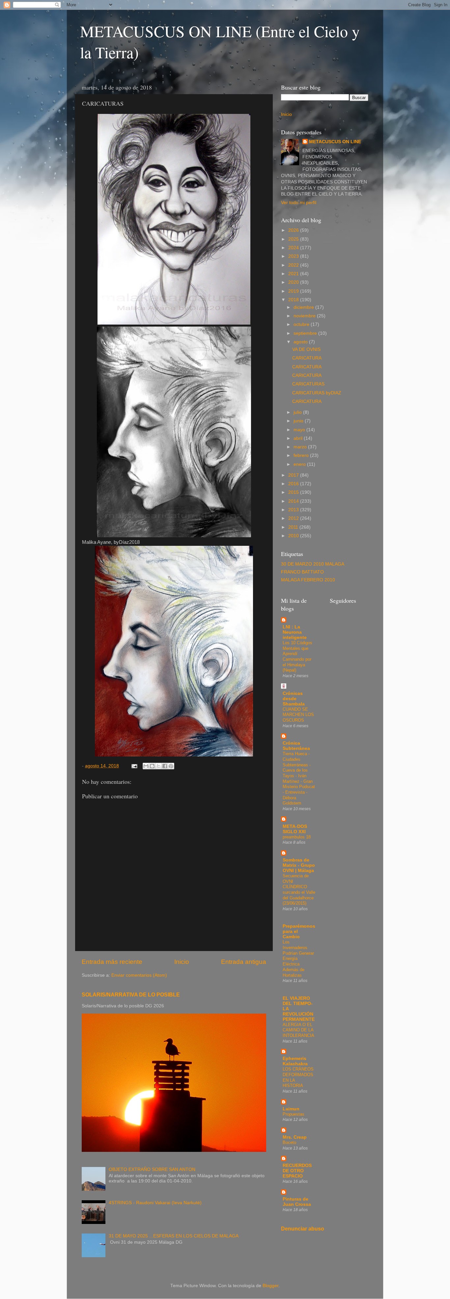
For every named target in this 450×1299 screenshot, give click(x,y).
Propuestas (293, 1114)
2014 (294, 501)
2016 (294, 483)
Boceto (289, 1142)
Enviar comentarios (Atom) (139, 975)
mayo (300, 429)
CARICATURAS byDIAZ (316, 392)
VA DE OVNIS (306, 349)
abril (299, 438)
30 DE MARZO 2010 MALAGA (312, 564)
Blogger (270, 1285)
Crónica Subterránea (296, 746)
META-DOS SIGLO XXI (295, 829)
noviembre (305, 315)
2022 (294, 265)
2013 (294, 509)
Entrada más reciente (112, 961)
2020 (294, 282)
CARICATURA (307, 358)
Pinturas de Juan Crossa (297, 1202)
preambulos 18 (297, 837)
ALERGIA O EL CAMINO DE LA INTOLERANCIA (298, 1030)
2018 (294, 299)
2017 (294, 475)
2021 (294, 273)
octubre (302, 324)
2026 (294, 230)
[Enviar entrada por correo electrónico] (134, 765)
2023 (294, 256)
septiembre (306, 333)
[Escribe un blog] (152, 766)
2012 (294, 518)
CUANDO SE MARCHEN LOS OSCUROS (298, 715)
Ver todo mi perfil (298, 202)
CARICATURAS (308, 384)
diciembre (304, 307)
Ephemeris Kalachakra (295, 1061)
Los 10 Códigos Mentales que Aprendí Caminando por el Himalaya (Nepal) (297, 656)
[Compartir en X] (158, 766)
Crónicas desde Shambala (294, 698)
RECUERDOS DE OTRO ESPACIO (297, 1171)
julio (298, 412)
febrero (302, 455)
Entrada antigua (243, 961)
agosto (301, 341)
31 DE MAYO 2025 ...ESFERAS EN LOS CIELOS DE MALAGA (174, 1235)
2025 (294, 239)
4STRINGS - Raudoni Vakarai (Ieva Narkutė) (155, 1202)
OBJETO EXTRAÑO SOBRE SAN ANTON (152, 1169)
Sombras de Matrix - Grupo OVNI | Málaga (299, 865)
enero (300, 464)
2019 (294, 291)
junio (299, 420)
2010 (294, 535)
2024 (294, 247)
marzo (301, 446)
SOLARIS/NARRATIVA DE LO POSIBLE (131, 994)
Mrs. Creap (295, 1137)
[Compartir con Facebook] (164, 766)
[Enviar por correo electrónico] (146, 766)
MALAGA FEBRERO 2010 (308, 579)
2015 (294, 492)
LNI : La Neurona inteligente (295, 632)
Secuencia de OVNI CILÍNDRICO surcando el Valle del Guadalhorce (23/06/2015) (299, 889)
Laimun (291, 1108)
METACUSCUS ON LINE (335, 141)
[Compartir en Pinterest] (171, 766)
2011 (293, 527)
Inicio (181, 961)
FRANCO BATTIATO (302, 572)
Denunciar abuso (302, 1229)
